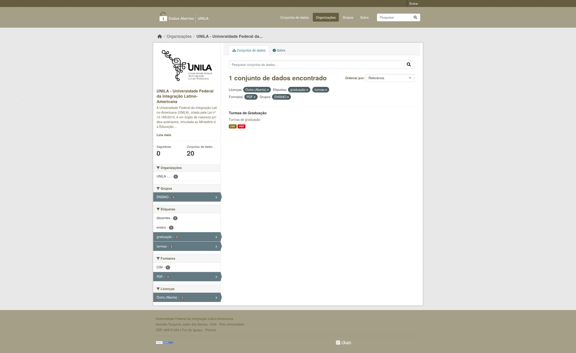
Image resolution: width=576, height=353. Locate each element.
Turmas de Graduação (248, 112)
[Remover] (268, 90)
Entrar (414, 3)
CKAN (343, 342)
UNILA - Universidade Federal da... (229, 36)
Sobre (364, 17)
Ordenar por (354, 78)
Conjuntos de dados (294, 17)
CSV (232, 126)
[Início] (160, 36)
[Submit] (415, 17)
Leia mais (164, 135)
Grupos (348, 17)
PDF (241, 126)
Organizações (326, 17)
